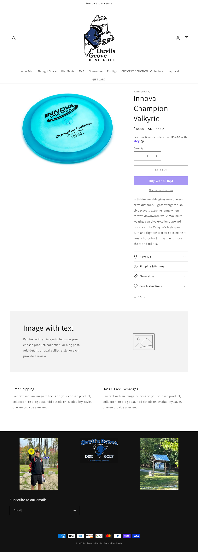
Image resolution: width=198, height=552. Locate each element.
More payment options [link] (161, 190)
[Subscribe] (75, 510)
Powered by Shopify (113, 543)
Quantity (138, 148)
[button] (14, 38)
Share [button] (141, 296)
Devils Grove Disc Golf (93, 543)
